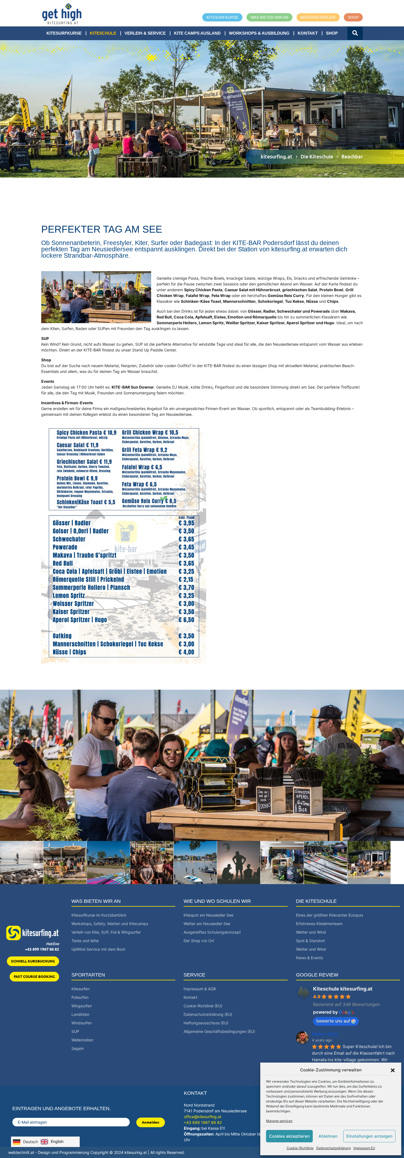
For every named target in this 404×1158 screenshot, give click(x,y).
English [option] (57, 1141)
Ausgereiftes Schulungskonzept (212, 932)
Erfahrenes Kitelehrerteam (319, 923)
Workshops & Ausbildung (259, 33)
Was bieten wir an (269, 17)
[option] (52, 1142)
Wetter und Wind (311, 932)
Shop (353, 17)
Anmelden (150, 1122)
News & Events (309, 957)
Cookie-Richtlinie (300, 1148)
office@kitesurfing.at (202, 1116)
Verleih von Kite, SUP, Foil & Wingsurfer (106, 932)
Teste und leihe (85, 940)
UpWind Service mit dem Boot (98, 949)
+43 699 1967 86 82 (42, 949)
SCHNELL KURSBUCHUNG (33, 961)
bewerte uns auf (333, 1021)
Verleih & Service (145, 33)
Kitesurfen (80, 988)
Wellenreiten (82, 1040)
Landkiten (80, 1014)
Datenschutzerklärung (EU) (208, 1014)
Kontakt (308, 33)
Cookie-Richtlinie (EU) (203, 1005)
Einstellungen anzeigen (369, 1136)
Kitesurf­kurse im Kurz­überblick (98, 915)
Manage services (279, 1121)
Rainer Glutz (325, 1034)
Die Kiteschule (317, 156)
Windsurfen (81, 1023)
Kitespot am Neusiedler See (208, 915)
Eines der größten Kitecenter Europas (329, 915)
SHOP (332, 33)
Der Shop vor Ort (199, 940)
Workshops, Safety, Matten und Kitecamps (109, 923)
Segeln (77, 1048)
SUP (75, 1031)
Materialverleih (318, 17)
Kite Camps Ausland (197, 33)
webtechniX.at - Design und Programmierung (48, 1152)
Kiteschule (103, 33)
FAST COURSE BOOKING (34, 976)
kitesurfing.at (276, 156)
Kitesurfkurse (222, 17)
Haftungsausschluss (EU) (206, 1023)
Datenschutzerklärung (333, 1148)
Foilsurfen (79, 997)
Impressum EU (364, 1148)
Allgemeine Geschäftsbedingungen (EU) (219, 1031)
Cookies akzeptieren (289, 1136)
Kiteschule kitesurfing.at (342, 989)
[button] (392, 1070)
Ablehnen (328, 1136)
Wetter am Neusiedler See (207, 923)
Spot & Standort (310, 940)
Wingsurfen (81, 1005)
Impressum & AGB (200, 988)
